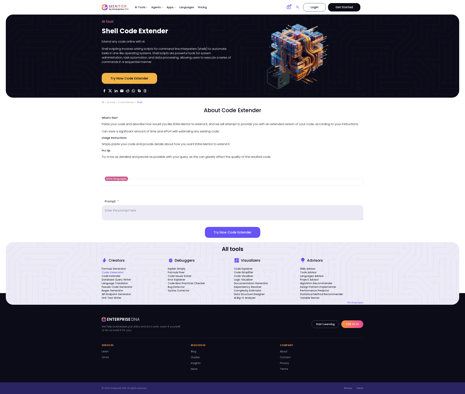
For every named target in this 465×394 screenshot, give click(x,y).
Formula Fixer (176, 272)
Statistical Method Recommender (321, 294)
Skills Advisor (308, 269)
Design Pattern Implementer (318, 287)
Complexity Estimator (247, 290)
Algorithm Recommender (316, 283)
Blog (193, 351)
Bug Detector (176, 287)
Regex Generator (112, 290)
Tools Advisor (308, 272)
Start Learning (325, 324)
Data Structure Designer (249, 294)
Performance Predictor (314, 290)
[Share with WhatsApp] (133, 90)
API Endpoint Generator (116, 294)
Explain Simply (176, 269)
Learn (105, 351)
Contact (285, 357)
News (194, 369)
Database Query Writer (116, 279)
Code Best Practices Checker (186, 283)
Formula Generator (114, 269)
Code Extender (126, 102)
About (284, 351)
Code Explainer (243, 269)
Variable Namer (310, 298)
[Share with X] (110, 90)
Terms (284, 369)
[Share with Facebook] (104, 90)
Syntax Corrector (178, 290)
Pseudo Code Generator (117, 287)
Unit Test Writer (111, 298)
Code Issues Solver (179, 276)
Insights (196, 363)
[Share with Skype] (139, 90)
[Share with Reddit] (127, 90)
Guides (195, 357)
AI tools (111, 102)
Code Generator (113, 272)
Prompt (112, 201)
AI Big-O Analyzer (245, 298)
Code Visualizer (243, 276)
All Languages (355, 302)
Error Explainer (176, 279)
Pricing (202, 7)
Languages (186, 7)
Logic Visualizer (243, 279)
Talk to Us (352, 324)
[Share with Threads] (144, 90)
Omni (105, 357)
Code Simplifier (243, 272)
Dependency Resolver (248, 287)
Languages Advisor (312, 276)
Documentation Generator (251, 283)
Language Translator (115, 283)
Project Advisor (309, 279)
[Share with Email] (121, 90)
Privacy (284, 363)
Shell (139, 102)
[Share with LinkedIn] (115, 90)
